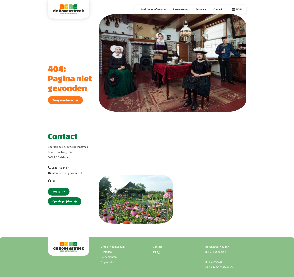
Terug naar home (63, 100)
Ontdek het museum (113, 247)
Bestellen (201, 9)
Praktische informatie (153, 9)
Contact (217, 9)
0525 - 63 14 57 (60, 168)
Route (56, 191)
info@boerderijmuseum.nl (67, 173)
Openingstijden (62, 201)
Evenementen (180, 9)
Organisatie (107, 262)
